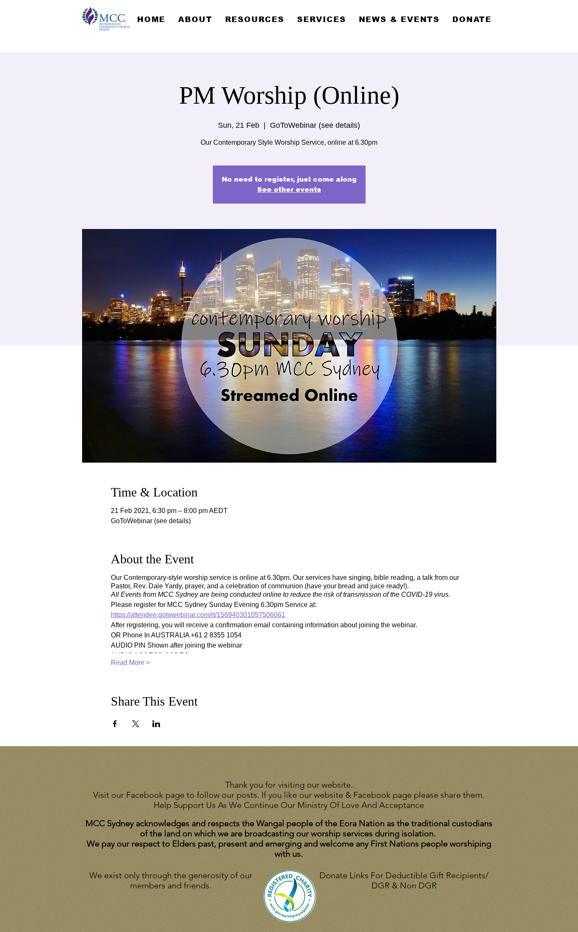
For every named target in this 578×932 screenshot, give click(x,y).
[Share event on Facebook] (115, 723)
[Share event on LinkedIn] (156, 723)
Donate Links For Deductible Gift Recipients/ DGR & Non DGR (403, 880)
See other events (289, 189)
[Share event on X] (136, 723)
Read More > (130, 662)
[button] (195, 19)
